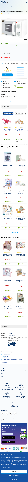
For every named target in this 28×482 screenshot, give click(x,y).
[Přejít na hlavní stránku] (4, 2)
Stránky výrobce (11, 335)
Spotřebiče (6, 356)
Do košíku (8, 175)
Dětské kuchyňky (6, 141)
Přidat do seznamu (6, 57)
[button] (14, 368)
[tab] (2, 63)
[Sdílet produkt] (26, 11)
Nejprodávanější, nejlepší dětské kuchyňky (12, 359)
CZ (3, 419)
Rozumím (14, 471)
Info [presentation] (3, 63)
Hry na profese (17, 6)
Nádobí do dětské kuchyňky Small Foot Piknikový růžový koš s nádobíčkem (6, 130)
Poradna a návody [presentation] (15, 63)
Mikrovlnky (8, 358)
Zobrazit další (13, 232)
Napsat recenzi (8, 74)
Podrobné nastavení (14, 475)
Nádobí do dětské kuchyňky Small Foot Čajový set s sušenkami (19, 130)
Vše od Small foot (5, 9)
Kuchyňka (24, 6)
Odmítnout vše (14, 479)
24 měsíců (10, 333)
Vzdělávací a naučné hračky (6, 6)
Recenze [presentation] (7, 63)
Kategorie (4, 326)
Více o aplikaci (7, 433)
